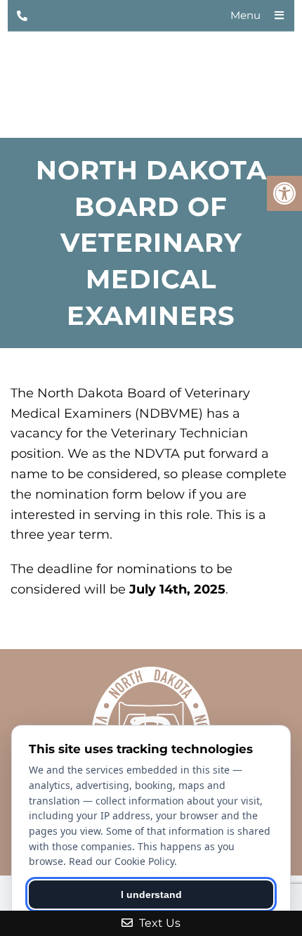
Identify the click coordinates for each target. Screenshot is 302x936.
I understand (151, 894)
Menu (245, 15)
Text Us (158, 923)
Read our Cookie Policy (121, 861)
